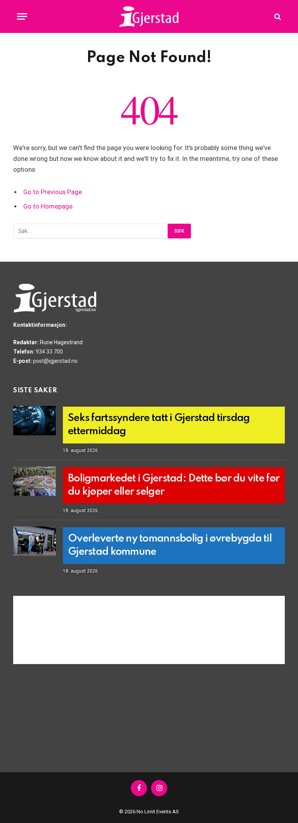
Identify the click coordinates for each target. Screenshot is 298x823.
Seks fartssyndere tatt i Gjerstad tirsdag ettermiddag (158, 425)
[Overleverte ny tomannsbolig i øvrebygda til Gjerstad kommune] (34, 541)
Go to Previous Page (52, 192)
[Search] (277, 16)
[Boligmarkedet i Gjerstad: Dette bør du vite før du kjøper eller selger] (34, 481)
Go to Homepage (48, 206)
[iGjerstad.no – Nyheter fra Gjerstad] (149, 16)
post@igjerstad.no (55, 361)
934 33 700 (49, 352)
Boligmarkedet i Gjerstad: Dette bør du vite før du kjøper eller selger (173, 485)
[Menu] (22, 16)
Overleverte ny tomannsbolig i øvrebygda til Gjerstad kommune (170, 545)
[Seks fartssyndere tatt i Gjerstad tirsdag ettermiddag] (34, 420)
